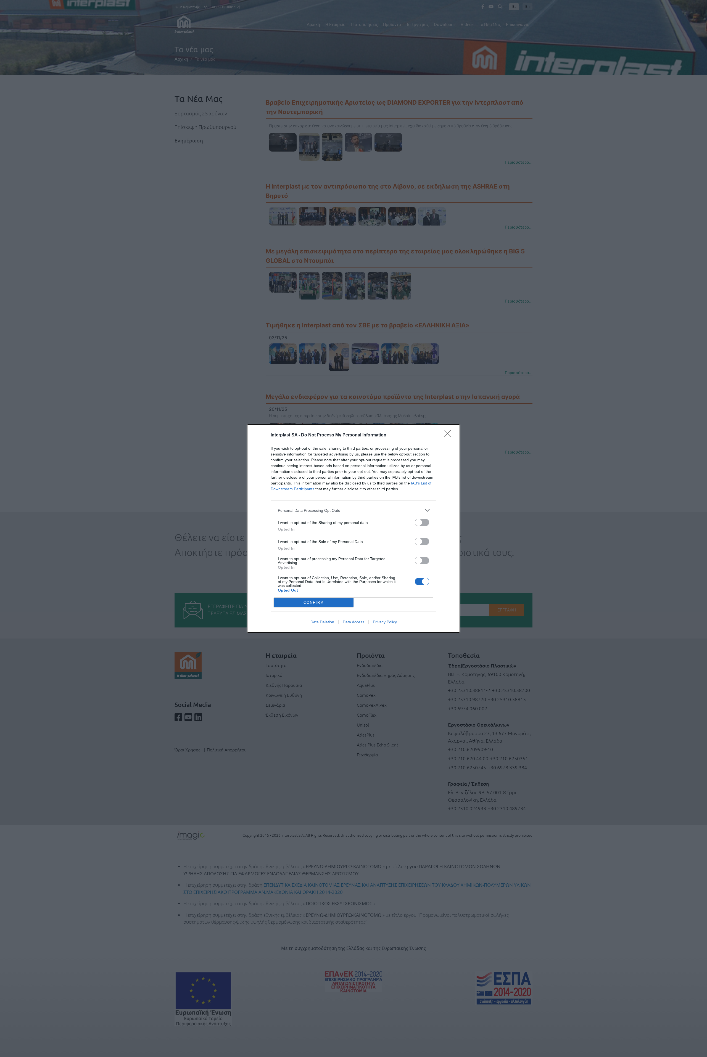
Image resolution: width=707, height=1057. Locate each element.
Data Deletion (322, 622)
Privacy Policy (385, 622)
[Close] (449, 435)
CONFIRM (314, 602)
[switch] (422, 522)
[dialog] (353, 528)
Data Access (353, 622)
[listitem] (353, 510)
